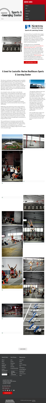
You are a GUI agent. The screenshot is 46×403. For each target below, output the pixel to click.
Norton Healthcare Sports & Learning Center (33, 46)
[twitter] (3, 390)
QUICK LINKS (28, 2)
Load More (22, 349)
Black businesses (38, 55)
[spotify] (13, 390)
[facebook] (11, 390)
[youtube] (7, 390)
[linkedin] (9, 390)
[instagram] (5, 390)
